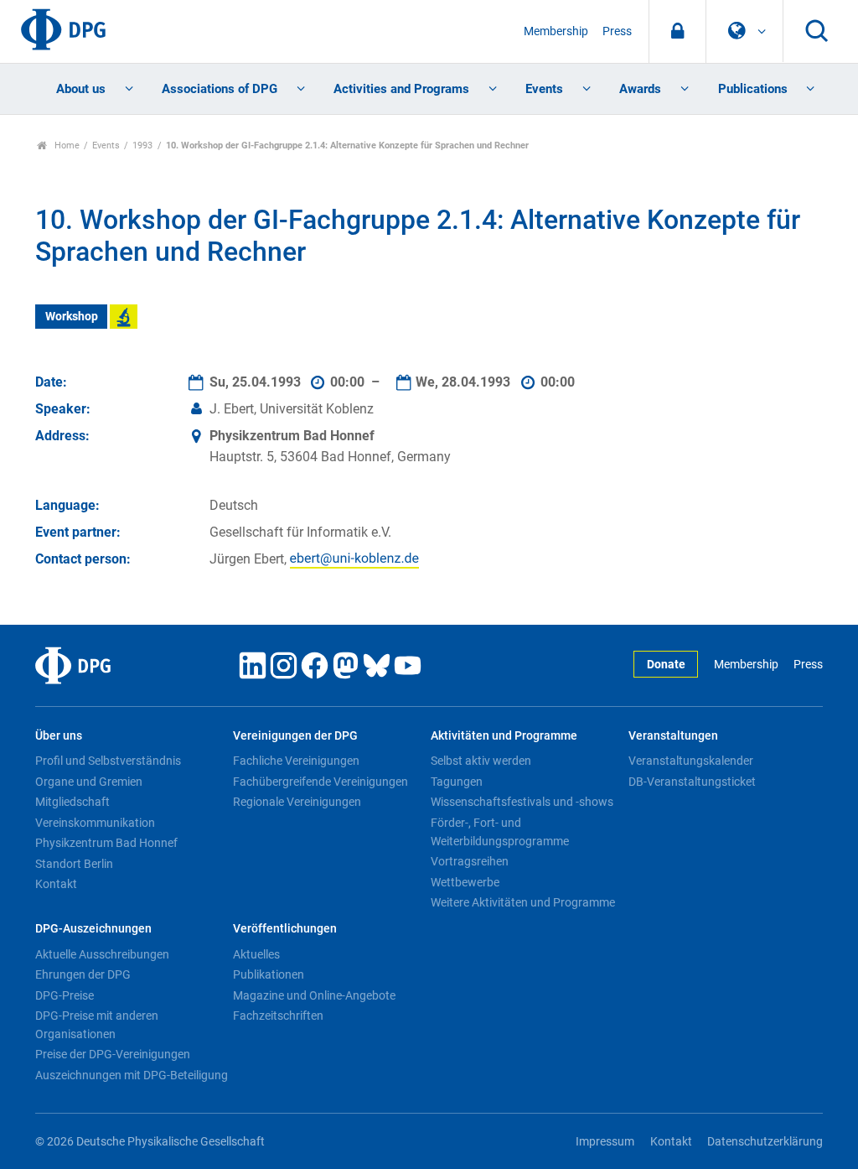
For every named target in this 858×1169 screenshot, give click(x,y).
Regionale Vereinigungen (297, 801)
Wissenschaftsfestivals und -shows (522, 801)
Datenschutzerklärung (765, 1142)
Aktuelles (256, 954)
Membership (556, 31)
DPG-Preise (64, 995)
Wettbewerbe (465, 882)
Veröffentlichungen (285, 929)
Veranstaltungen (673, 736)
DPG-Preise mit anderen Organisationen (96, 1025)
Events (544, 88)
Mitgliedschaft (72, 801)
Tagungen (457, 781)
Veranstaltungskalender (690, 760)
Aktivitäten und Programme (504, 736)
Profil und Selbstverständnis (108, 760)
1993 (142, 145)
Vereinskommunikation (95, 822)
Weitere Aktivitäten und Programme (523, 902)
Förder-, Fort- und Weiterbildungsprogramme (500, 832)
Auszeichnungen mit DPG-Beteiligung (131, 1075)
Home (66, 145)
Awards (640, 88)
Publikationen (268, 974)
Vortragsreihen (470, 861)
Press (617, 31)
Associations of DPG (219, 88)
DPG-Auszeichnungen (93, 929)
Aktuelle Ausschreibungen (102, 954)
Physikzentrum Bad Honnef (106, 842)
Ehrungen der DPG (83, 974)
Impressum (605, 1142)
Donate (666, 664)
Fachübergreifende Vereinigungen (320, 781)
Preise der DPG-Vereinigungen (112, 1054)
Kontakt (56, 884)
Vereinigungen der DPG (295, 736)
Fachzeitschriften (278, 1015)
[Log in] (677, 31)
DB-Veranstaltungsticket (692, 781)
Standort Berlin (74, 863)
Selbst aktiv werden (481, 760)
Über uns (58, 736)
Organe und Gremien (88, 781)
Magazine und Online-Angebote (314, 995)
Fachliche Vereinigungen (296, 760)
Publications (753, 88)
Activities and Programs (401, 88)
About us (81, 88)
